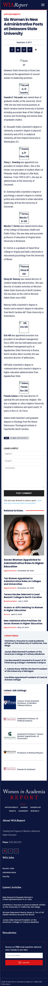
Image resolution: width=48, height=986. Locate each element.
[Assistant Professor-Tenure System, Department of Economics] (10, 735)
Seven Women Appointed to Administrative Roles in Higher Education (24, 563)
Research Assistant (26, 769)
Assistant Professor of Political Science (27, 719)
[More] (36, 49)
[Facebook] (12, 49)
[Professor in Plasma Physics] (10, 752)
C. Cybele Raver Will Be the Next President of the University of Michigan (25, 670)
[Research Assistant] (10, 768)
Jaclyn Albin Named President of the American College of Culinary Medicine (24, 652)
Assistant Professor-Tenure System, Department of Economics (30, 736)
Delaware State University (19, 438)
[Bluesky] (5, 851)
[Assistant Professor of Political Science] (10, 719)
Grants (7, 614)
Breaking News (10, 601)
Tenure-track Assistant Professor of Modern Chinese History (28, 703)
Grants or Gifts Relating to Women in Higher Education (23, 609)
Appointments (12, 14)
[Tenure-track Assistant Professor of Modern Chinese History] (10, 702)
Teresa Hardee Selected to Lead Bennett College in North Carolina (23, 596)
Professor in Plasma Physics (30, 753)
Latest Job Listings (15, 690)
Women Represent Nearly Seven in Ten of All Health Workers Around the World (23, 913)
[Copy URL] (29, 49)
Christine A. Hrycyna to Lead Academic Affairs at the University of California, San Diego (25, 643)
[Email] (23, 49)
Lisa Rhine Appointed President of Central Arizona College (25, 678)
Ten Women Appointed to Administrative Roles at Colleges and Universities (22, 581)
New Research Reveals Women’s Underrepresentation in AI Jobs (18, 898)
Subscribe (25, 962)
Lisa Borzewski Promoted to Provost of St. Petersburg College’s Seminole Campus (25, 661)
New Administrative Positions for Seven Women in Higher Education (23, 622)
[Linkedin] (18, 49)
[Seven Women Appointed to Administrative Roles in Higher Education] (24, 535)
